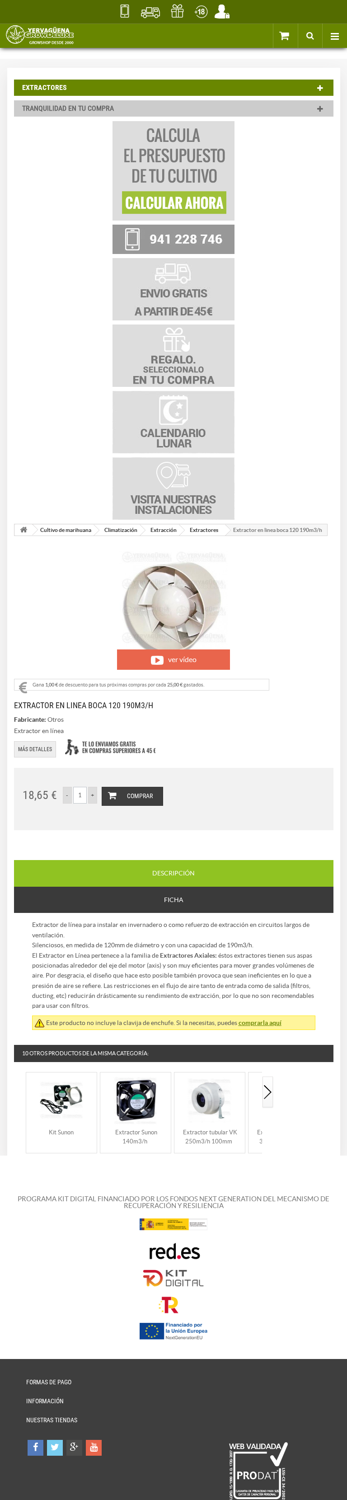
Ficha (173, 899)
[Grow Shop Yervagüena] (40, 35)
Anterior (20, 1093)
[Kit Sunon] (61, 1100)
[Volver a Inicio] (23, 530)
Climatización (120, 530)
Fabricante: (30, 719)
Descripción (173, 873)
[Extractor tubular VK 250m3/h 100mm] (209, 1100)
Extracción (163, 530)
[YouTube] (94, 1448)
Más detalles (35, 749)
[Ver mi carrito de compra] (294, 35)
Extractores (204, 530)
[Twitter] (55, 1448)
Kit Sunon (61, 1132)
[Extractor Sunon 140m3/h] (135, 1100)
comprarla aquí (260, 1022)
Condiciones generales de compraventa (201, 11)
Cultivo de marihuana (65, 530)
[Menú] (334, 36)
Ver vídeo (182, 659)
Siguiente (268, 1093)
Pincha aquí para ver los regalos (177, 11)
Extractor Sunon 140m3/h (136, 1137)
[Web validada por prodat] (258, 1471)
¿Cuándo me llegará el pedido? (151, 11)
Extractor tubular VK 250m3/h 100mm (210, 1137)
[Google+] (74, 1448)
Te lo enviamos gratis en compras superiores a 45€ (110, 747)
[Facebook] (35, 1448)
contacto (124, 11)
